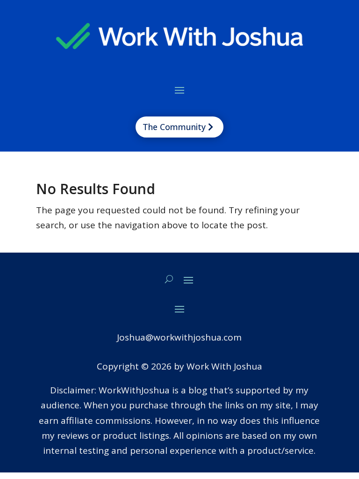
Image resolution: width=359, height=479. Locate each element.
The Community (174, 126)
